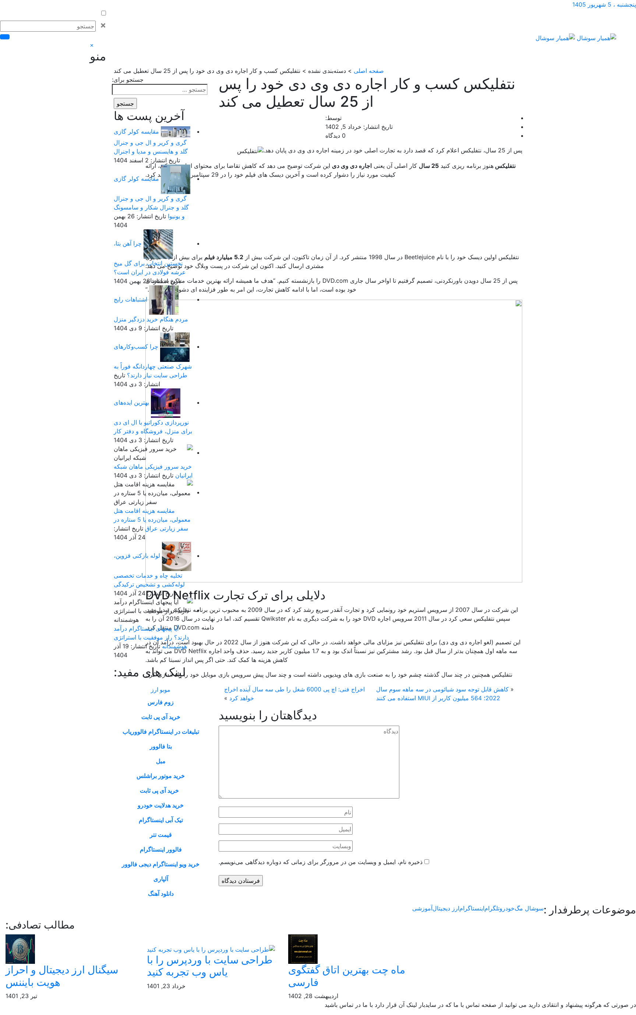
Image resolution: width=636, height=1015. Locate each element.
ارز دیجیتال (445, 908)
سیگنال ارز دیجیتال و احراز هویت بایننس (62, 975)
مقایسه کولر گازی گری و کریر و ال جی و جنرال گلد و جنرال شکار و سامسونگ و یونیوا (151, 197)
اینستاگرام (471, 908)
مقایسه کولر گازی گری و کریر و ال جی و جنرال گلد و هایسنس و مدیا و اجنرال (151, 141)
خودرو (507, 908)
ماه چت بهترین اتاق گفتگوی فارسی (346, 975)
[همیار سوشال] (576, 37)
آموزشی (422, 908)
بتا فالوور (161, 746)
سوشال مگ (529, 908)
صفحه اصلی (369, 70)
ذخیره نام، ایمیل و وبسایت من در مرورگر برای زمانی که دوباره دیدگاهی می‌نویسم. (321, 862)
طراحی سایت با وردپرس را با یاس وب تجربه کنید (209, 966)
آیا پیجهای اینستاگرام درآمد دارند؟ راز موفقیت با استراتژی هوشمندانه (151, 637)
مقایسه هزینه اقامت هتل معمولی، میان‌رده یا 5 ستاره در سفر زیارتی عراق (152, 519)
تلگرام (491, 908)
